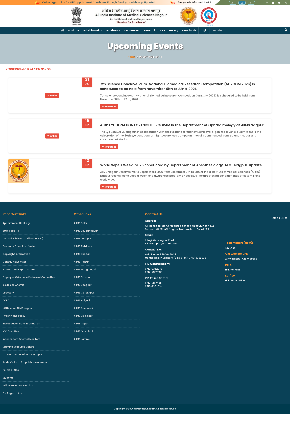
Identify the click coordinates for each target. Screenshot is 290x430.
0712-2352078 (153, 268)
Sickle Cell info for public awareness (25, 362)
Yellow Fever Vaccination (18, 385)
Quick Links (279, 218)
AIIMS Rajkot (81, 323)
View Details (109, 106)
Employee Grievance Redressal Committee (29, 277)
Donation (217, 30)
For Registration (12, 393)
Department (132, 30)
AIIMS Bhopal (82, 254)
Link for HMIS (232, 269)
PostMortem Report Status (19, 269)
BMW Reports (11, 230)
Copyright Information (16, 254)
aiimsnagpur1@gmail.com (161, 243)
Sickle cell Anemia (13, 285)
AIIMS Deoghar (83, 285)
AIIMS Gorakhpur (84, 292)
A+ (251, 3)
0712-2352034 (153, 286)
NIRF (162, 30)
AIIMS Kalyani (82, 300)
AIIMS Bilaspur (82, 277)
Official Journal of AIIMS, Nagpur (22, 354)
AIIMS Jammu (82, 339)
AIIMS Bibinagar (83, 316)
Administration (92, 30)
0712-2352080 (153, 283)
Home (131, 56)
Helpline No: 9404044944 (160, 254)
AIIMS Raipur (81, 261)
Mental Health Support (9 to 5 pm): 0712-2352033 (175, 258)
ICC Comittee (11, 331)
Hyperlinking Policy (14, 316)
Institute (73, 30)
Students (8, 377)
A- (232, 3)
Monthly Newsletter (14, 261)
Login (204, 30)
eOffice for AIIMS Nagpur (18, 308)
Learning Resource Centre (18, 346)
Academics (113, 30)
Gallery (173, 30)
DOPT (6, 300)
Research (150, 30)
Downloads (189, 30)
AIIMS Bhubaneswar (86, 230)
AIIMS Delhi (80, 223)
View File (52, 95)
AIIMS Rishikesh (83, 246)
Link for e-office (235, 280)
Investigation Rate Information (21, 323)
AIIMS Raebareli (83, 308)
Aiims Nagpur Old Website (241, 258)
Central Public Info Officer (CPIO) (23, 238)
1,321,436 (230, 247)
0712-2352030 (153, 272)
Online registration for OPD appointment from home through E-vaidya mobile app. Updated (98, 2)
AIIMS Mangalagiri (84, 269)
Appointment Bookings (17, 223)
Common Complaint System (20, 246)
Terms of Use (11, 370)
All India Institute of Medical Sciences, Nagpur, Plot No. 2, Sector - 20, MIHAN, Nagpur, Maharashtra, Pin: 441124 (179, 227)
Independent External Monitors (21, 339)
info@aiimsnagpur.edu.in (160, 240)
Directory (8, 292)
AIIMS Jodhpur (82, 238)
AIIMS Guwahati (83, 331)
